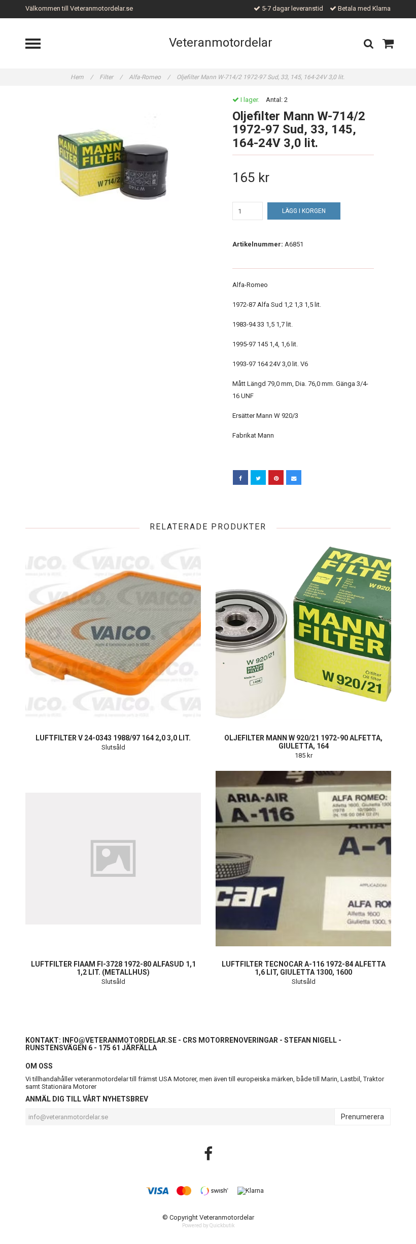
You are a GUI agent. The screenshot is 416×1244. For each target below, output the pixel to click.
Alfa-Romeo (149, 77)
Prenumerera (362, 1117)
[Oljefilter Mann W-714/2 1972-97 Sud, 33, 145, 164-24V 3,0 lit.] (112, 161)
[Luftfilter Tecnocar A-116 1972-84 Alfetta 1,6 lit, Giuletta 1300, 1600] (303, 858)
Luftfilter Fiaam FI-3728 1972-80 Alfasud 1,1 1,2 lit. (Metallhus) (113, 968)
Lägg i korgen (304, 211)
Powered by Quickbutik (208, 1225)
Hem (82, 77)
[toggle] (38, 45)
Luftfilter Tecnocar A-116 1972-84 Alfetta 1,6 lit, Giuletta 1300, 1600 (304, 968)
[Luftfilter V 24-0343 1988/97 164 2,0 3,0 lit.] (113, 632)
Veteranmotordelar (220, 42)
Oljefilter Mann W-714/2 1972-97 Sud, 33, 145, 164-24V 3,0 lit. (261, 77)
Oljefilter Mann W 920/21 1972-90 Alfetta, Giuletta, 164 (303, 742)
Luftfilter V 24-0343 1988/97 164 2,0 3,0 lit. (113, 738)
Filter (110, 77)
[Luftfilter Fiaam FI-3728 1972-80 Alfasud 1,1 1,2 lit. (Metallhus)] (113, 858)
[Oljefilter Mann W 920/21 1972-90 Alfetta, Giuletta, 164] (303, 632)
